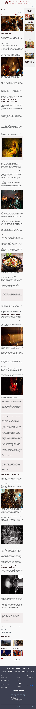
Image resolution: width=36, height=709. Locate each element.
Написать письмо (19, 686)
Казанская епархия (4, 677)
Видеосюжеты (29, 678)
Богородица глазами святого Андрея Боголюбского (29, 51)
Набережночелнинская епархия (17, 672)
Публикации (11, 5)
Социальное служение (5, 685)
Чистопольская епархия (4, 672)
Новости (8, 5)
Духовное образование (5, 684)
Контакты (29, 682)
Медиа (14, 5)
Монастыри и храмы (28, 5)
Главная (2, 7)
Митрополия (16, 5)
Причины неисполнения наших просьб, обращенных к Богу (29, 62)
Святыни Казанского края (5, 683)
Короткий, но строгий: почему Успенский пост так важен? (29, 33)
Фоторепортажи (30, 677)
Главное (2, 5)
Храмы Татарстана (4, 687)
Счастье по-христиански (29, 22)
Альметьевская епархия (10, 672)
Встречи (18, 680)
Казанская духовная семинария (25, 672)
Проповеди (18, 678)
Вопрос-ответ (19, 685)
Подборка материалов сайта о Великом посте (10, 157)
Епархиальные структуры (22, 5)
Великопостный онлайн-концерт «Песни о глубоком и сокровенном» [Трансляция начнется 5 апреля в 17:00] (6, 661)
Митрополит (5, 5)
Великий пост (3, 629)
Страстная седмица (16, 648)
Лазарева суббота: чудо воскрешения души (17, 660)
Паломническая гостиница (32, 672)
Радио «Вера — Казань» (3, 658)
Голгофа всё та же (4, 648)
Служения (18, 677)
